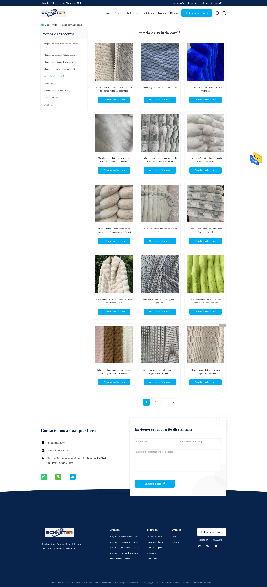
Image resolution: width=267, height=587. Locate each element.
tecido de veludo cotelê (72, 25)
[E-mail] (76, 479)
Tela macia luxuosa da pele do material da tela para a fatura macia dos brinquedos (114, 373)
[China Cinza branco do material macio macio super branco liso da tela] (160, 344)
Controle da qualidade (156, 548)
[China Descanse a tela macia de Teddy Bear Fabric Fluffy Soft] (205, 203)
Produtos (119, 12)
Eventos (162, 12)
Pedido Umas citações (197, 13)
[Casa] (53, 13)
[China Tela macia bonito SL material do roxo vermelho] (205, 62)
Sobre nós (132, 12)
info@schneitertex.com (57, 450)
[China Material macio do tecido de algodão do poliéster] (160, 274)
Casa (108, 12)
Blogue (174, 12)
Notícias (175, 542)
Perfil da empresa (154, 536)
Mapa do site (152, 553)
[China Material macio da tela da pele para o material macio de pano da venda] (114, 133)
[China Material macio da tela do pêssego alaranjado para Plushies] (205, 344)
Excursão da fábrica (155, 542)
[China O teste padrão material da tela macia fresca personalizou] (205, 133)
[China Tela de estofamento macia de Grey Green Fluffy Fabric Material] (205, 274)
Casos (174, 536)
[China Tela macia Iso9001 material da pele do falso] (160, 203)
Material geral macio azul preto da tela (160, 87)
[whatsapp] (48, 479)
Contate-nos (148, 12)
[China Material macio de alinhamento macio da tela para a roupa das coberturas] (114, 62)
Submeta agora (153, 483)
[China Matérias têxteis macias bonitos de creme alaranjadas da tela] (114, 274)
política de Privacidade (60, 582)
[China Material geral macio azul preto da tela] (160, 62)
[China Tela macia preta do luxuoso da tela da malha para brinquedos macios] (160, 133)
